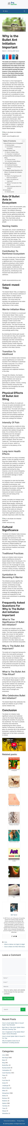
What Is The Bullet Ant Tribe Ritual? (14, 183)
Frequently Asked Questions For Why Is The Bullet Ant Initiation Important (13, 172)
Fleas (3, 1075)
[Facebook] (12, 936)
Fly (3, 1078)
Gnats (4, 1083)
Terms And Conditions (9, 1121)
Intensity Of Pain (11, 159)
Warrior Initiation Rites (12, 152)
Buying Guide (6, 1067)
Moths (4, 1095)
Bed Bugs (5, 1057)
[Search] (22, 1009)
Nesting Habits (10, 145)
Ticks (3, 1108)
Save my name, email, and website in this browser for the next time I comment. (14, 992)
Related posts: (10, 191)
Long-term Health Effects (13, 161)
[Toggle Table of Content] (22, 141)
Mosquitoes (5, 1093)
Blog (3, 1062)
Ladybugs (5, 1085)
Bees (3, 1060)
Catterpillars (5, 1070)
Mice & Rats (5, 1088)
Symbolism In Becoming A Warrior (14, 167)
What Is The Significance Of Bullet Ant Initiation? (14, 176)
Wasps (4, 1111)
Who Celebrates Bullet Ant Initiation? (14, 187)
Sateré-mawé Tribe (9, 150)
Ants (5, 942)
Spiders (4, 1103)
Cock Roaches (6, 1073)
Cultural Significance (10, 163)
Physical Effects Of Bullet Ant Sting (12, 157)
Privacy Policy (20, 1121)
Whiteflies (5, 1113)
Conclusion (7, 190)
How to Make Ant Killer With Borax (14, 946)
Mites (4, 1090)
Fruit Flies (5, 1080)
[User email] (16, 936)
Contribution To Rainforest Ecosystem (14, 147)
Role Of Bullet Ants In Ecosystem (13, 143)
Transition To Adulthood (13, 154)
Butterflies (5, 1065)
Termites (4, 1106)
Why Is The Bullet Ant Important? (12, 180)
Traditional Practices (12, 165)
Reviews (4, 1098)
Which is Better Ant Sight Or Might (14, 944)
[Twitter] (14, 936)
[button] (24, 11)
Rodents (4, 1100)
